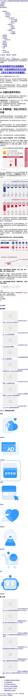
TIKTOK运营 (14, 19)
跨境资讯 (5, 11)
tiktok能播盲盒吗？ (8, 682)
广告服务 (5, 38)
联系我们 (10, 695)
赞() (17, 76)
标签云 (4, 50)
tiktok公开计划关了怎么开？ (10, 688)
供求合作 (5, 42)
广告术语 (13, 31)
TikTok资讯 (8, 14)
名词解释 (13, 33)
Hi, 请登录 (2, 54)
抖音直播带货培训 (15, 59)
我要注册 (8, 54)
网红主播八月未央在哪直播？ (11, 686)
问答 (4, 47)
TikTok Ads (8, 39)
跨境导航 (5, 44)
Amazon (13, 27)
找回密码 (14, 54)
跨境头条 (7, 16)
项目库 (4, 41)
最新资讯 (7, 13)
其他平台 (13, 28)
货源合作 (5, 36)
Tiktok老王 (2, 305)
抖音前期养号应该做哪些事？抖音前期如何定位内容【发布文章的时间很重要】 (13, 69)
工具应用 (5, 46)
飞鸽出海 (7, 59)
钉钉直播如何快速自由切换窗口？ (12, 680)
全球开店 (5, 35)
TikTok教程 (2, 298)
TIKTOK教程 (14, 21)
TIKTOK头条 (11, 18)
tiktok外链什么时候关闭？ (10, 684)
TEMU (12, 25)
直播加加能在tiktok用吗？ (10, 690)
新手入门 (13, 22)
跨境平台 (10, 24)
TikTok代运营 (6, 52)
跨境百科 (10, 30)
